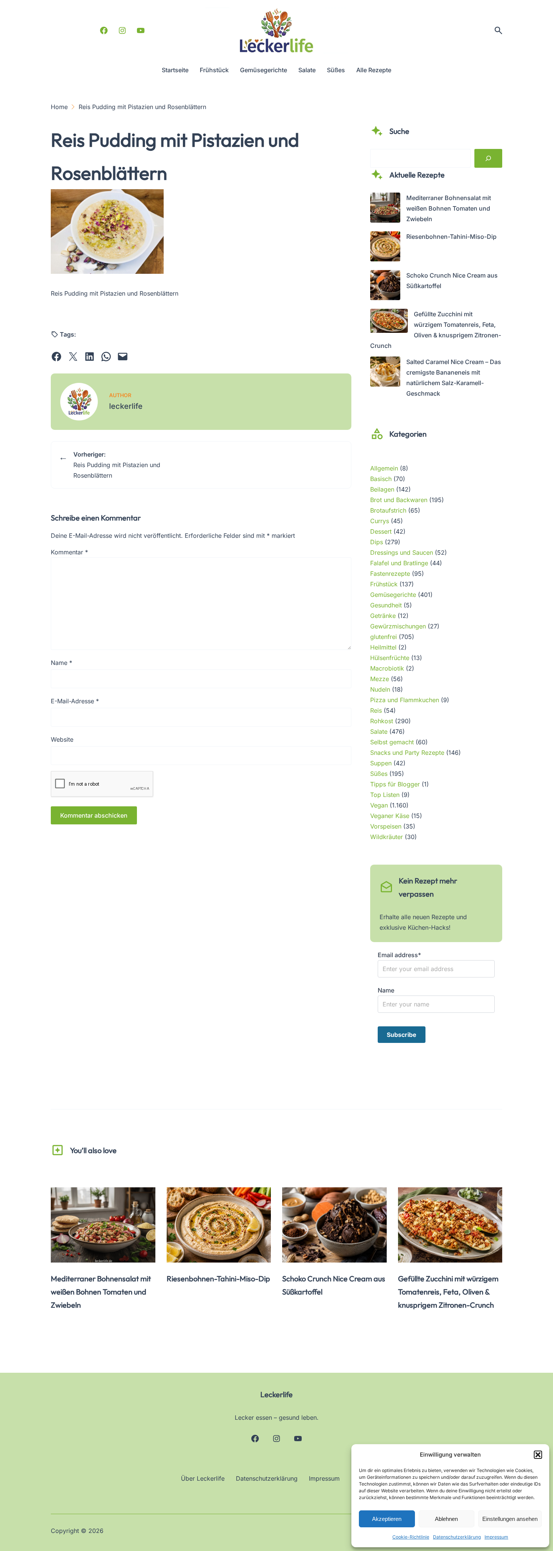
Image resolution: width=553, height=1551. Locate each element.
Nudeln (380, 689)
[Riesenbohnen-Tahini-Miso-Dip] (385, 247)
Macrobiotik (387, 668)
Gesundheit (386, 605)
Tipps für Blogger (395, 784)
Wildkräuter (386, 837)
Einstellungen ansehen (510, 1519)
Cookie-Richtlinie (410, 1537)
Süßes (378, 773)
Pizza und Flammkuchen (404, 700)
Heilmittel (383, 647)
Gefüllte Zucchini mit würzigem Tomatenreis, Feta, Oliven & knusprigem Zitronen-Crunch (448, 1292)
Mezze (379, 679)
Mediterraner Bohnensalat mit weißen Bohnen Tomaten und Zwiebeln (448, 208)
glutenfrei (383, 636)
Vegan (379, 805)
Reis (376, 710)
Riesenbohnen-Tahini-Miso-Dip (451, 236)
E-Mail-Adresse (75, 701)
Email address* (399, 955)
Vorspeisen (385, 826)
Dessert (381, 531)
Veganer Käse (389, 816)
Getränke (383, 615)
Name (61, 662)
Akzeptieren (386, 1519)
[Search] (488, 158)
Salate (378, 731)
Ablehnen (446, 1519)
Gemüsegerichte (393, 594)
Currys (379, 521)
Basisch (381, 479)
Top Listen (385, 794)
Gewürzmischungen (398, 626)
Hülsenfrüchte (389, 658)
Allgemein (384, 468)
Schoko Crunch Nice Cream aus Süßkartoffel (333, 1285)
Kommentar (69, 552)
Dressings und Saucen (401, 552)
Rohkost (381, 721)
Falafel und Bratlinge (399, 563)
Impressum (496, 1537)
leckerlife (126, 406)
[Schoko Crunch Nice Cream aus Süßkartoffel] (385, 286)
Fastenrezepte (390, 573)
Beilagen (382, 489)
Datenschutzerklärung (457, 1537)
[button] (538, 1454)
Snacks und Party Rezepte (407, 752)
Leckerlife (276, 1394)
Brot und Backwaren (398, 500)
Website (62, 739)
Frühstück (384, 584)
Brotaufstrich (388, 510)
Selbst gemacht (392, 742)
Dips (376, 542)
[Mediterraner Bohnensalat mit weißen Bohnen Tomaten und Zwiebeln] (385, 209)
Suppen (381, 763)
